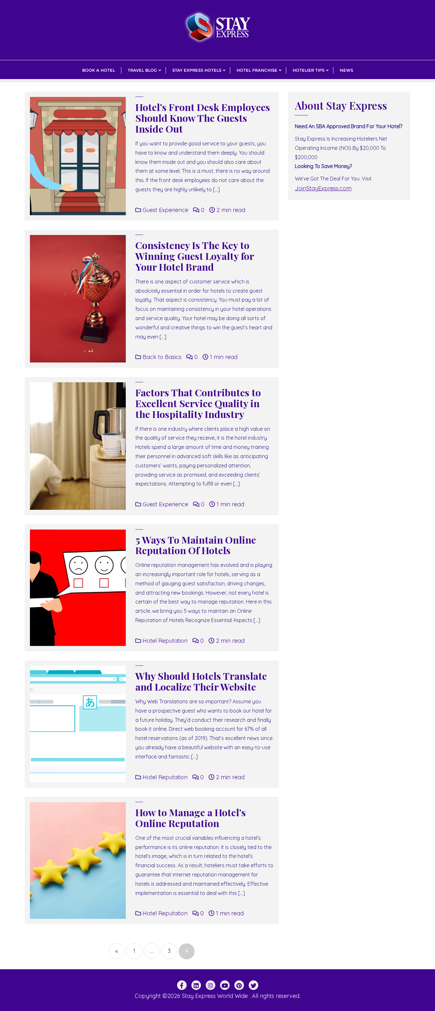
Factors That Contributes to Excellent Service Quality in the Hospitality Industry (198, 403)
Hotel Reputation (164, 640)
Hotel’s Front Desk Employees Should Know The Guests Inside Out (202, 117)
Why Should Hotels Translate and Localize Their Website (201, 681)
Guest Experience (164, 210)
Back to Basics (161, 357)
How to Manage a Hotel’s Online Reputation (190, 818)
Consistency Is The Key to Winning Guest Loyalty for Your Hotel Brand (194, 255)
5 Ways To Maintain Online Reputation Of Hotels (195, 545)
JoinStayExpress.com (323, 188)
